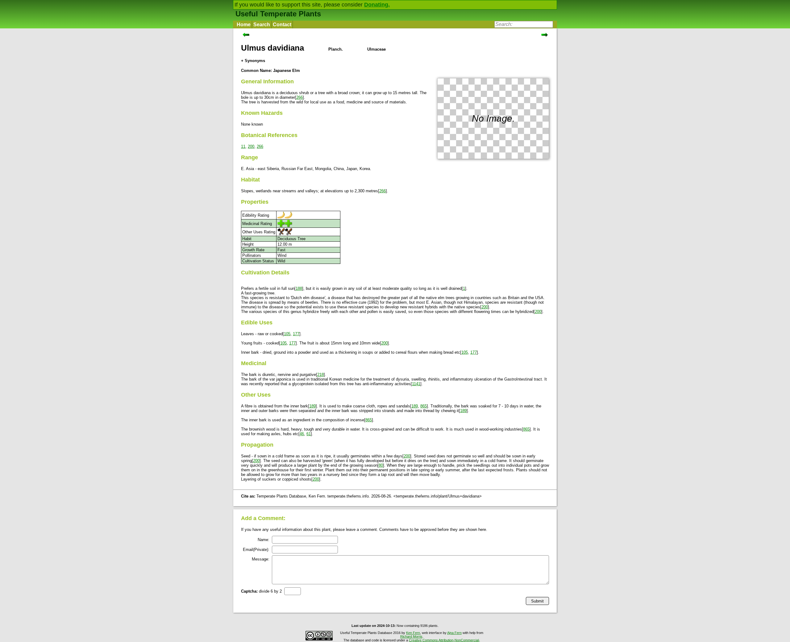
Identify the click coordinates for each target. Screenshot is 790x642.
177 (296, 333)
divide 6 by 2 (261, 591)
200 (251, 146)
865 (423, 406)
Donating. (377, 5)
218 (320, 374)
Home (244, 24)
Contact (282, 24)
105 (287, 333)
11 (243, 146)
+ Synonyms (253, 60)
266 (299, 97)
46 (302, 433)
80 (381, 465)
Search (261, 24)
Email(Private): (256, 549)
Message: (260, 559)
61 (308, 433)
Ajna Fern (454, 633)
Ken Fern (413, 633)
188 (299, 288)
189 (312, 406)
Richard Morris (411, 636)
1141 (416, 383)
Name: (263, 539)
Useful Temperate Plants (278, 14)
